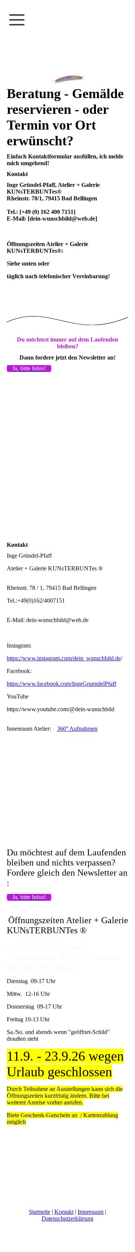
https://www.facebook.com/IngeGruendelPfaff (61, 683)
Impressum (91, 1212)
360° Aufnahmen (77, 728)
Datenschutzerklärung (67, 1218)
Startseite (39, 1212)
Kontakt (64, 1212)
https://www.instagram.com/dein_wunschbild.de (64, 658)
